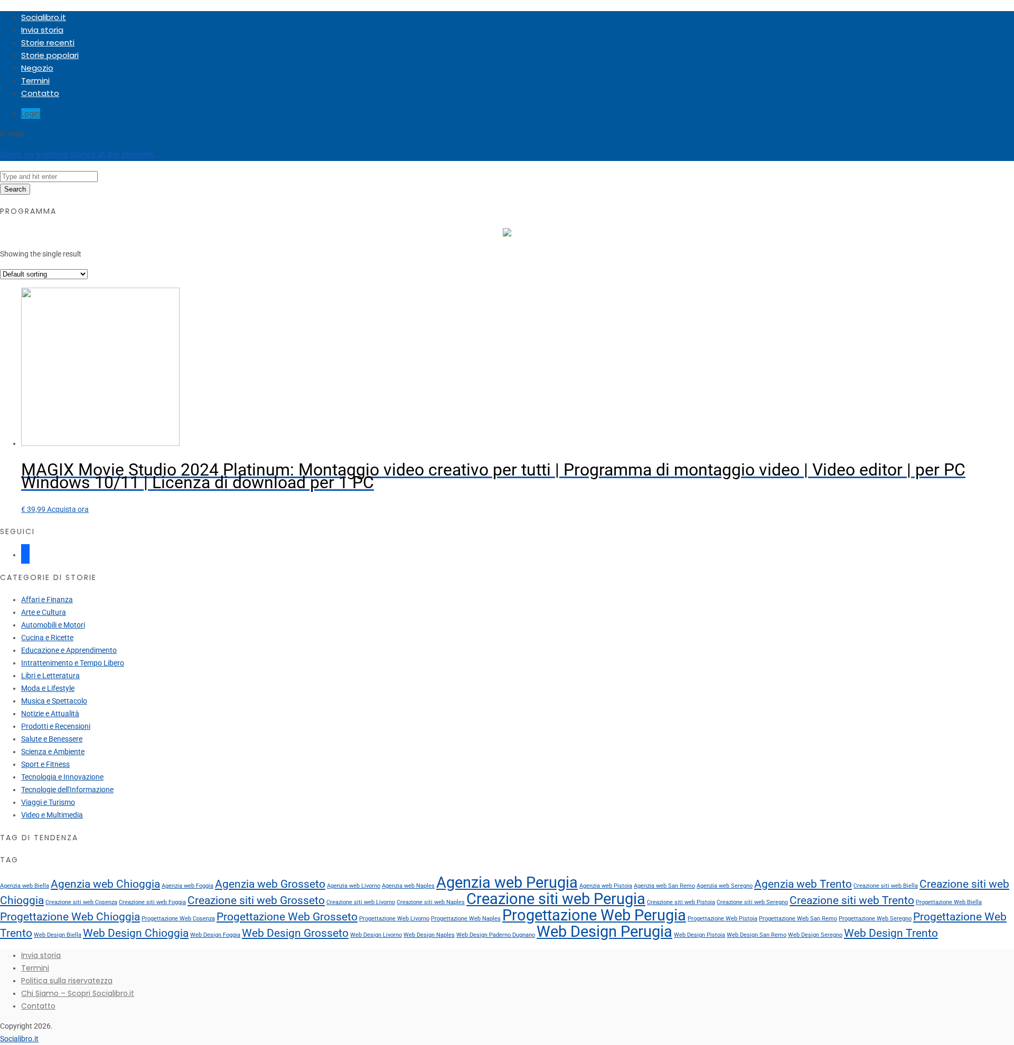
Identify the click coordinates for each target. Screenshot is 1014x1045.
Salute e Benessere (51, 739)
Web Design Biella (57, 935)
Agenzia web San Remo (664, 885)
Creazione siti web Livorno (360, 902)
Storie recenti (47, 42)
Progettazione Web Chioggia (70, 916)
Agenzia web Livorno (353, 885)
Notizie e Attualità (50, 713)
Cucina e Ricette (47, 637)
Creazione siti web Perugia (555, 899)
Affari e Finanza (47, 599)
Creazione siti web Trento (852, 900)
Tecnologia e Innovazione (62, 777)
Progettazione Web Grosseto (287, 916)
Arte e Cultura (43, 612)
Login (30, 113)
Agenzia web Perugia (507, 882)
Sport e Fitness (45, 764)
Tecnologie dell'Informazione (67, 789)
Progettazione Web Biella (949, 902)
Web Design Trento (891, 933)
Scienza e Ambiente (52, 751)
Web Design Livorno (376, 935)
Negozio (37, 67)
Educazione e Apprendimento (69, 650)
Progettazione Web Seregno (875, 918)
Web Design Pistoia (699, 935)
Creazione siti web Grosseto (256, 900)
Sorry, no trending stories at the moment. (78, 154)
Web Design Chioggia (136, 933)
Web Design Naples (429, 935)
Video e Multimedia (52, 815)
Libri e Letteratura (50, 675)
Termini (35, 80)
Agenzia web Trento (803, 884)
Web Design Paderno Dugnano (495, 935)
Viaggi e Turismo (48, 802)
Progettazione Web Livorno (394, 918)
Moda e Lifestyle (47, 688)
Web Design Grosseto (295, 933)
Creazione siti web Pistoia (681, 902)
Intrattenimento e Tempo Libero (72, 663)
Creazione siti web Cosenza (81, 902)
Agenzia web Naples (408, 885)
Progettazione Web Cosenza (178, 918)
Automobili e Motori (53, 625)
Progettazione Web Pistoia (722, 918)
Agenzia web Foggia (187, 885)
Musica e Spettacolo (54, 701)
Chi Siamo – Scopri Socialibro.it (77, 993)
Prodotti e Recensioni (55, 726)
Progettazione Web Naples (466, 918)
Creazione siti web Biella (885, 885)
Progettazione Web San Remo (798, 918)
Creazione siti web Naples (431, 902)
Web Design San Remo (756, 935)
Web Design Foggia (215, 935)
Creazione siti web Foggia (152, 902)
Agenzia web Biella (24, 885)
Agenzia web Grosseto (270, 884)
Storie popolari (50, 55)
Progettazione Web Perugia (594, 915)
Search (15, 189)
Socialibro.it (43, 17)
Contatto (40, 93)
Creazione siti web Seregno (752, 902)
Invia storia (42, 29)
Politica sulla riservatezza (66, 980)
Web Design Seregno (815, 935)
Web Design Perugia (604, 931)
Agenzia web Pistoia (605, 885)
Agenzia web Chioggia (105, 884)
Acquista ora (68, 509)
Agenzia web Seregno (725, 885)
